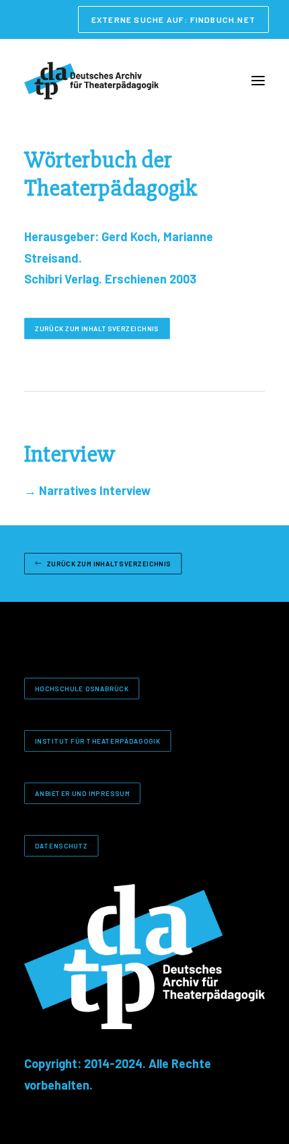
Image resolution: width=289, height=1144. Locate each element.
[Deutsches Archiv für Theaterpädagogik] (91, 80)
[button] (258, 80)
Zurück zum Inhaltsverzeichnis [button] (97, 328)
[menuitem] (173, 19)
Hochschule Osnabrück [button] (81, 688)
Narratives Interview (87, 490)
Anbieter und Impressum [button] (82, 793)
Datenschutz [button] (61, 845)
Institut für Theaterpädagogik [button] (97, 740)
